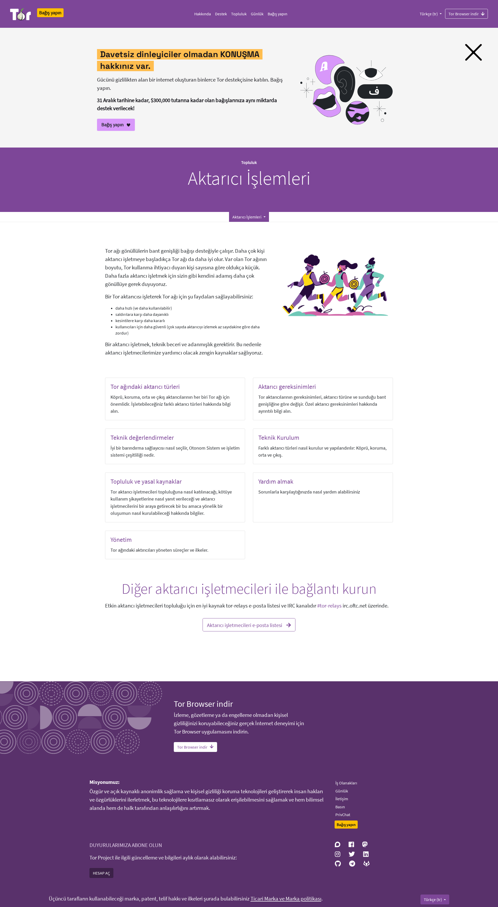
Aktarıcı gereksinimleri (287, 387)
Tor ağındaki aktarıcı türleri (145, 387)
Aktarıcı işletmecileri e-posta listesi (244, 625)
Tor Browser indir (463, 13)
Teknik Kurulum (278, 438)
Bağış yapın (277, 13)
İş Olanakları (346, 782)
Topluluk (239, 13)
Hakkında (202, 13)
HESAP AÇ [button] (101, 873)
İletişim (341, 798)
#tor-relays (329, 605)
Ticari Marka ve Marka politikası (286, 898)
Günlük (257, 13)
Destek (221, 13)
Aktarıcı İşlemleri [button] (247, 216)
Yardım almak (275, 481)
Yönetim (121, 540)
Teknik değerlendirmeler (142, 438)
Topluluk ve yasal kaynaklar (146, 481)
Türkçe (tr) (429, 13)
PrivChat (342, 814)
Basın (340, 806)
